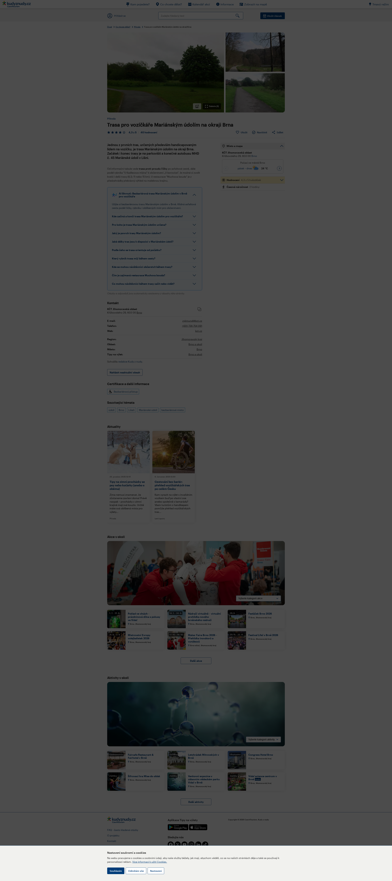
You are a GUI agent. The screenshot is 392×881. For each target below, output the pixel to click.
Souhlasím (116, 870)
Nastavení (156, 870)
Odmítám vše (136, 870)
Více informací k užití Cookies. (149, 861)
